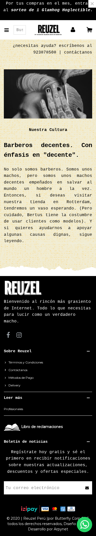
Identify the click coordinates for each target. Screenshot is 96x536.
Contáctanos (17, 370)
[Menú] (9, 30)
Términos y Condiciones (25, 362)
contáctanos (78, 52)
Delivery (14, 385)
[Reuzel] (48, 30)
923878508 (44, 52)
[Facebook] (8, 335)
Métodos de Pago (21, 378)
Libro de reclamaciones (42, 426)
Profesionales (13, 409)
